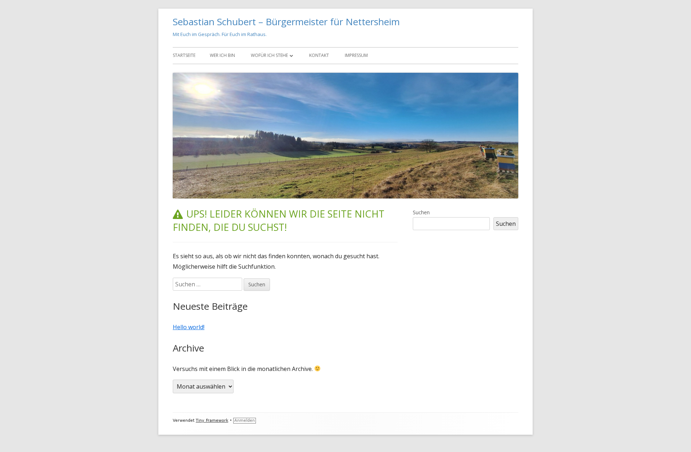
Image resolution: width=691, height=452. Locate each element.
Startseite (184, 55)
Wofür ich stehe (269, 55)
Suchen (421, 212)
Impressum (356, 55)
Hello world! (188, 327)
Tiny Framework (212, 420)
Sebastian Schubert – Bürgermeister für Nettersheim (286, 21)
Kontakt (319, 55)
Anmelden (244, 420)
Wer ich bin (222, 55)
